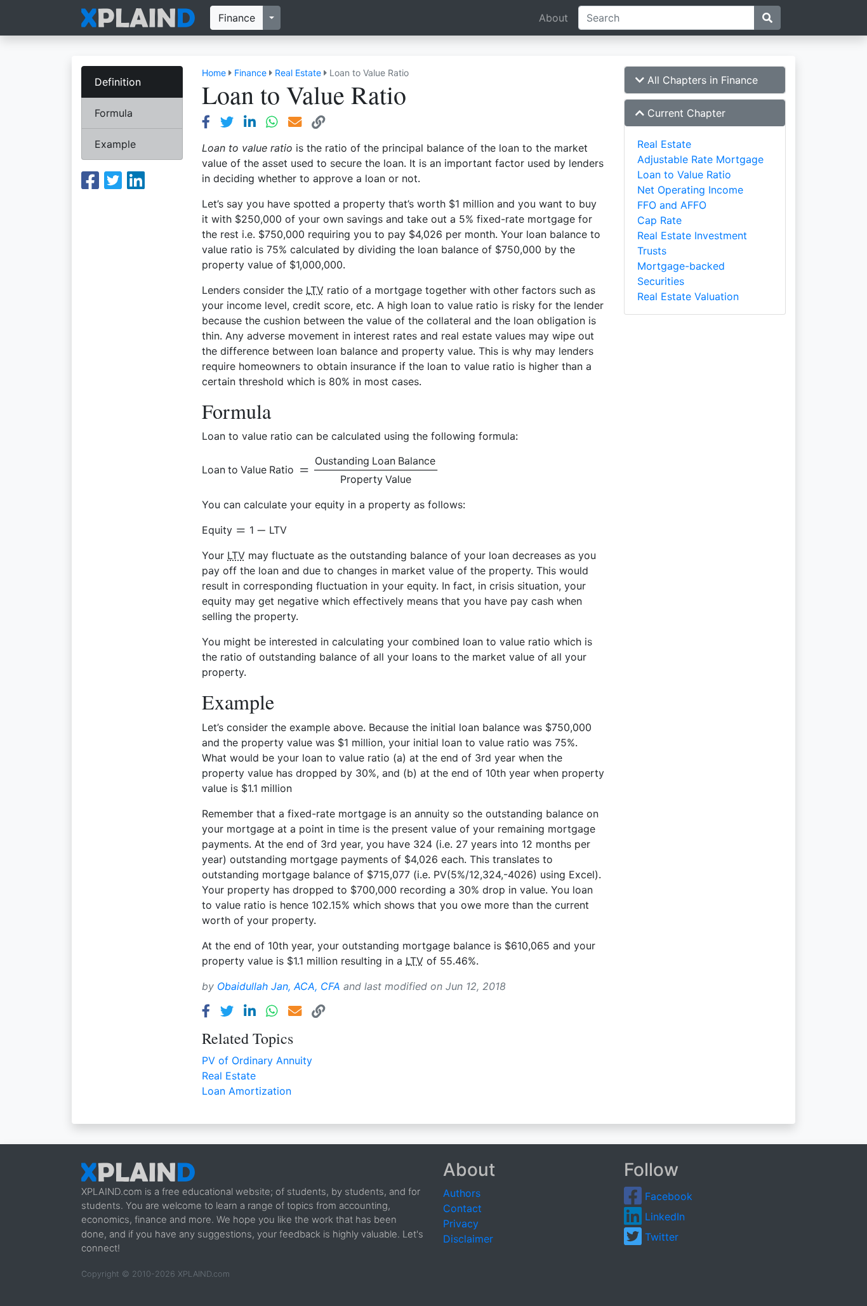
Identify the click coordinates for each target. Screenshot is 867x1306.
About (553, 17)
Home (214, 72)
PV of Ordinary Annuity (257, 1060)
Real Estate (298, 72)
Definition (118, 82)
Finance (236, 17)
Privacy (461, 1223)
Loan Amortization (246, 1091)
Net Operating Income (690, 189)
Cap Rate (659, 220)
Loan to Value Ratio (684, 174)
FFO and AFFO (671, 205)
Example (115, 144)
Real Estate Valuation (688, 296)
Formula (114, 113)
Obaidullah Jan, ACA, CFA (278, 986)
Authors (461, 1193)
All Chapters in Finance (701, 80)
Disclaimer (468, 1238)
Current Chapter (684, 113)
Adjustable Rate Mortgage (700, 159)
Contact (462, 1208)
